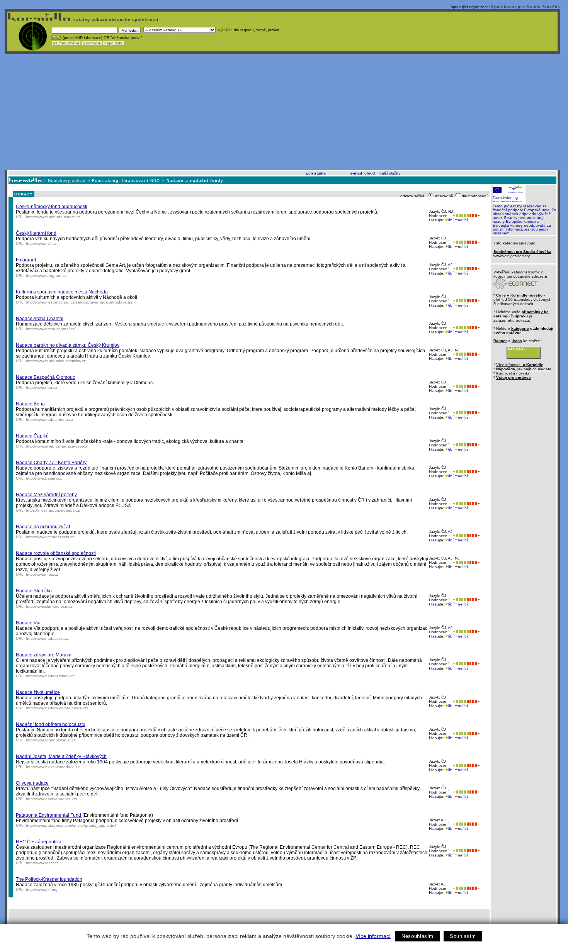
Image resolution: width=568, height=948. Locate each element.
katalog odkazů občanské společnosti (115, 19)
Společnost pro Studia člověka (525, 7)
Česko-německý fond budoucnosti (51, 206)
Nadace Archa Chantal (39, 318)
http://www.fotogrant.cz (46, 275)
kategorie (520, 328)
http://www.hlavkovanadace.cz (53, 767)
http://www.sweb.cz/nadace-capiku (56, 446)
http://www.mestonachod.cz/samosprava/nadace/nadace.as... (81, 302)
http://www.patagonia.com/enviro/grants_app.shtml (71, 825)
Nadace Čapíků (32, 436)
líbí (451, 220)
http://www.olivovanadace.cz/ (51, 799)
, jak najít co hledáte (523, 369)
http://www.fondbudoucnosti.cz (53, 217)
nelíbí (463, 220)
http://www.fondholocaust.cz (51, 740)
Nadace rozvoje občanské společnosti (56, 553)
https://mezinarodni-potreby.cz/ (53, 510)
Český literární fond (36, 233)
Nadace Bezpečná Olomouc (45, 377)
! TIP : (56, 38)
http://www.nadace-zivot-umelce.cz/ (57, 708)
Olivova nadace (32, 783)
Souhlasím (463, 936)
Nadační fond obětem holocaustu (50, 724)
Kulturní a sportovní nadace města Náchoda (62, 292)
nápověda (113, 43)
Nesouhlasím (417, 936)
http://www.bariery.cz (44, 478)
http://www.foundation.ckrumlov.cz (56, 361)
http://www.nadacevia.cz (47, 638)
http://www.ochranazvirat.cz (50, 537)
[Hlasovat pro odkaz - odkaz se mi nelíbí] (474, 216)
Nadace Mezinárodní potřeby (46, 494)
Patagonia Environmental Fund (49, 815)
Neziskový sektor (67, 180)
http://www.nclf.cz (41, 243)
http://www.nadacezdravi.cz (50, 676)
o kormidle (92, 43)
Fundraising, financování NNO (126, 180)
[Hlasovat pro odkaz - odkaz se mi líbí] (460, 216)
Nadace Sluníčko (34, 591)
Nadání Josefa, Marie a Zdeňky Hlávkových (61, 756)
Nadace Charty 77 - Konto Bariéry (51, 462)
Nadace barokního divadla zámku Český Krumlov (67, 345)
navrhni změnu (66, 43)
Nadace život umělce (38, 692)
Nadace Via (28, 623)
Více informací (373, 936)
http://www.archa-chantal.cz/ (51, 329)
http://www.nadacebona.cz (49, 419)
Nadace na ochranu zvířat (43, 526)
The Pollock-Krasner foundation (49, 879)
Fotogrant (26, 260)
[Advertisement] (282, 112)
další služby (389, 173)
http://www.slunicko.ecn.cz (49, 606)
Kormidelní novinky (513, 373)
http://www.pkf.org (42, 889)
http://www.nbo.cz (41, 387)
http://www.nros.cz (42, 574)
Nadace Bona (30, 404)
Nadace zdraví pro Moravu (43, 655)
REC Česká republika (38, 842)
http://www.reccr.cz (42, 863)
